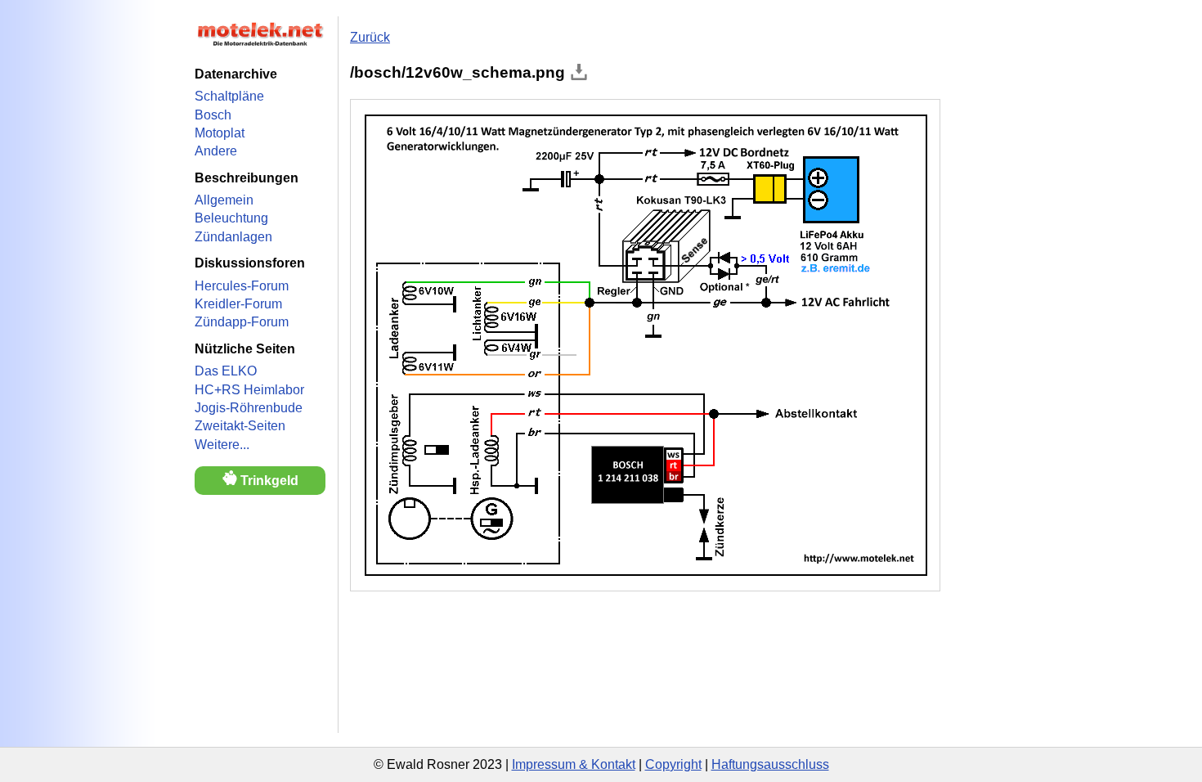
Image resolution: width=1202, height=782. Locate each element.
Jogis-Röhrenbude (249, 408)
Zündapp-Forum (242, 322)
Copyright (673, 764)
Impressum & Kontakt (573, 764)
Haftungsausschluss (770, 764)
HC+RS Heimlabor (249, 390)
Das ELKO (226, 371)
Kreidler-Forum (238, 304)
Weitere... (222, 445)
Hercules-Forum (242, 286)
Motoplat (219, 133)
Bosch (213, 115)
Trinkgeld (267, 481)
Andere (216, 151)
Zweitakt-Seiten (240, 426)
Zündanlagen (233, 237)
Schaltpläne (229, 96)
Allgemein (224, 200)
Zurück (370, 37)
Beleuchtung (231, 218)
